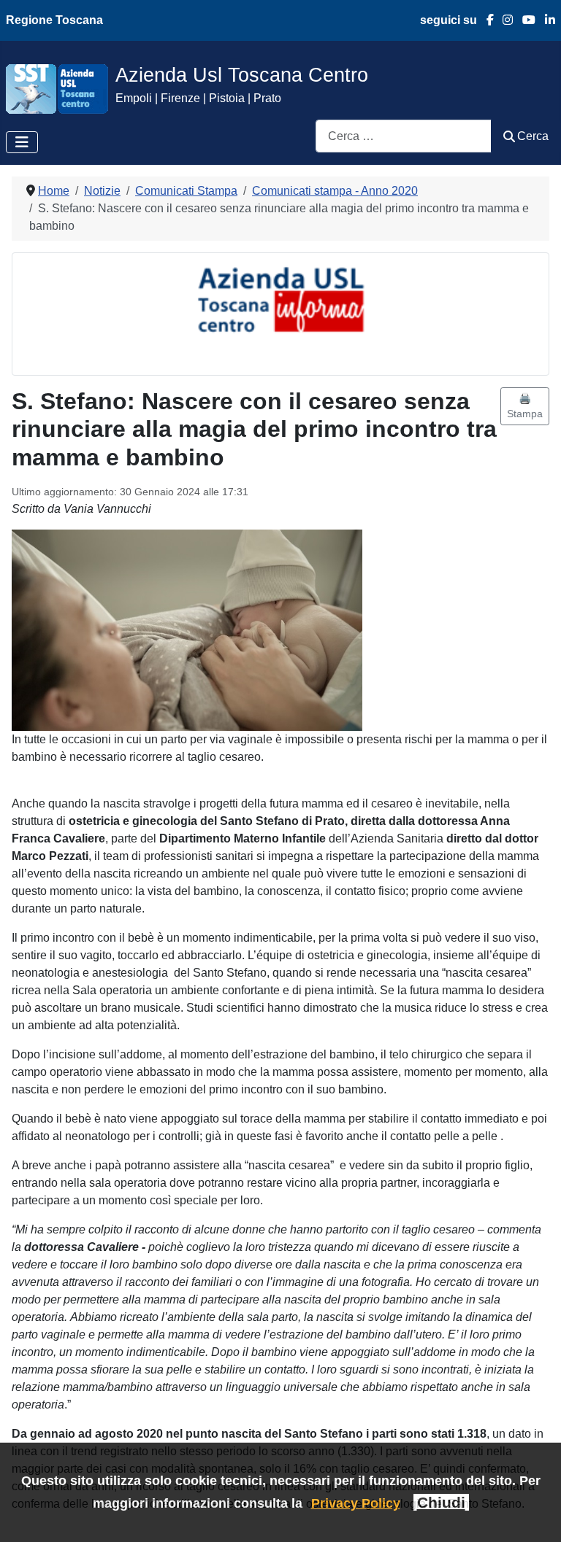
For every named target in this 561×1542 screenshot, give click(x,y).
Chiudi (441, 1502)
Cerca (533, 136)
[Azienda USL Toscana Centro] (57, 88)
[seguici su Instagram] (504, 20)
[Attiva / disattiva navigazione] (22, 142)
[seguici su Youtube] (524, 20)
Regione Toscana (54, 20)
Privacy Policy (355, 1503)
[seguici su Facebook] (485, 20)
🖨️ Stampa (525, 405)
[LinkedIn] (545, 20)
